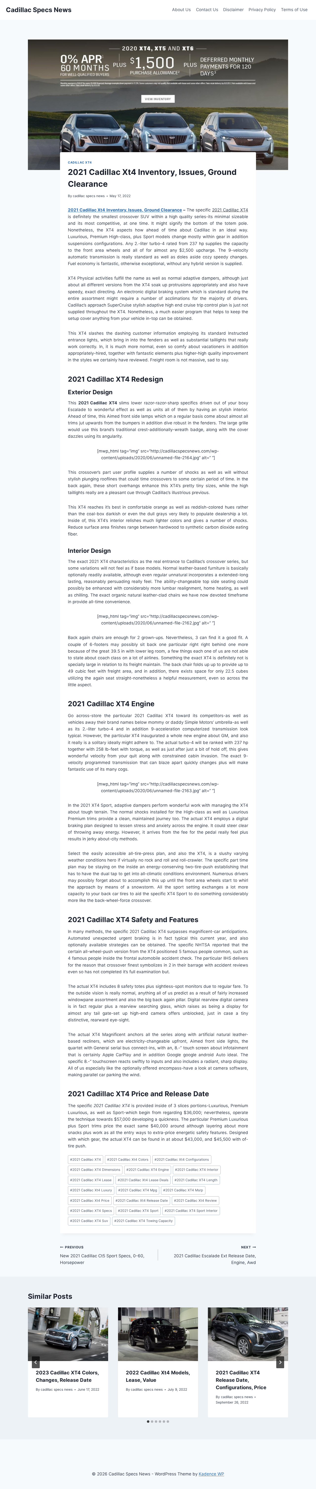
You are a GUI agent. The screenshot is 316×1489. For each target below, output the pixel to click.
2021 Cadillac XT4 (85, 1159)
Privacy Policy (262, 9)
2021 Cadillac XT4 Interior (196, 1170)
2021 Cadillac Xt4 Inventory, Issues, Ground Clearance (125, 209)
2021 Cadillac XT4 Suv (89, 1221)
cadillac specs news (89, 196)
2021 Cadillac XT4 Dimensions (95, 1170)
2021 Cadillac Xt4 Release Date (142, 1200)
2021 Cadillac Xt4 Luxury (91, 1190)
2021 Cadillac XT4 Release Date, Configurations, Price (241, 1380)
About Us (181, 9)
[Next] (280, 1362)
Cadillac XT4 (80, 162)
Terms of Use (294, 9)
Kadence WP (211, 1473)
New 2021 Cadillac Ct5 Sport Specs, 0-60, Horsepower (102, 1255)
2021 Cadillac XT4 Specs (91, 1211)
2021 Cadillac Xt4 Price (89, 1200)
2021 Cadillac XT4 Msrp (183, 1190)
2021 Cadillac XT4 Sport (138, 1211)
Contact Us (207, 9)
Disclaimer (233, 9)
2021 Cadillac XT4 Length (196, 1180)
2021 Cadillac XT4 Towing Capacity (143, 1221)
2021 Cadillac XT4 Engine (147, 1170)
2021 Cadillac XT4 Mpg (137, 1190)
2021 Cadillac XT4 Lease (91, 1180)
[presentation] (68, 1334)
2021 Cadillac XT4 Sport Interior (191, 1211)
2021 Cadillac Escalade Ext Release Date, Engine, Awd (215, 1255)
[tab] (148, 1421)
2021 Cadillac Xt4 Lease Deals (143, 1180)
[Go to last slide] (36, 1362)
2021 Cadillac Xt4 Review (195, 1200)
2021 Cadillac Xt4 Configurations (182, 1159)
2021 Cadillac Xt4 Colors (127, 1159)
